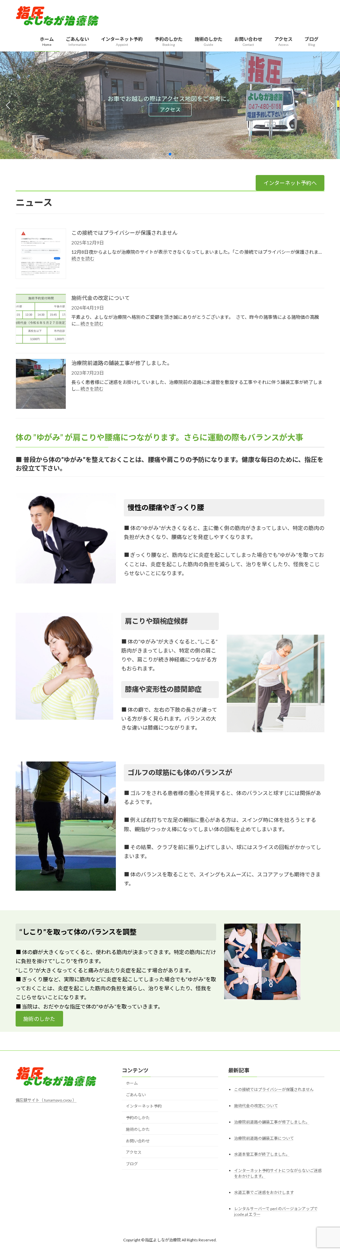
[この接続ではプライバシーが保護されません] (41, 254)
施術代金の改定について (100, 298)
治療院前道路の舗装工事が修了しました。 (121, 363)
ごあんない (136, 1094)
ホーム (132, 1083)
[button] (164, 154)
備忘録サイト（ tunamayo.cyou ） (46, 1100)
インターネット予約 (144, 1106)
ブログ (132, 1163)
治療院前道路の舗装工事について (264, 1137)
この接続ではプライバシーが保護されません (124, 232)
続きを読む (83, 258)
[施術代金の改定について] (41, 319)
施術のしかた (39, 1019)
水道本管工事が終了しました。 (262, 1154)
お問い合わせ (138, 1140)
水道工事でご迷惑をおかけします (264, 1192)
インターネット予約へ (290, 183)
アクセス (170, 109)
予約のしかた (138, 1117)
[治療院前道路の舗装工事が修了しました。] (41, 384)
